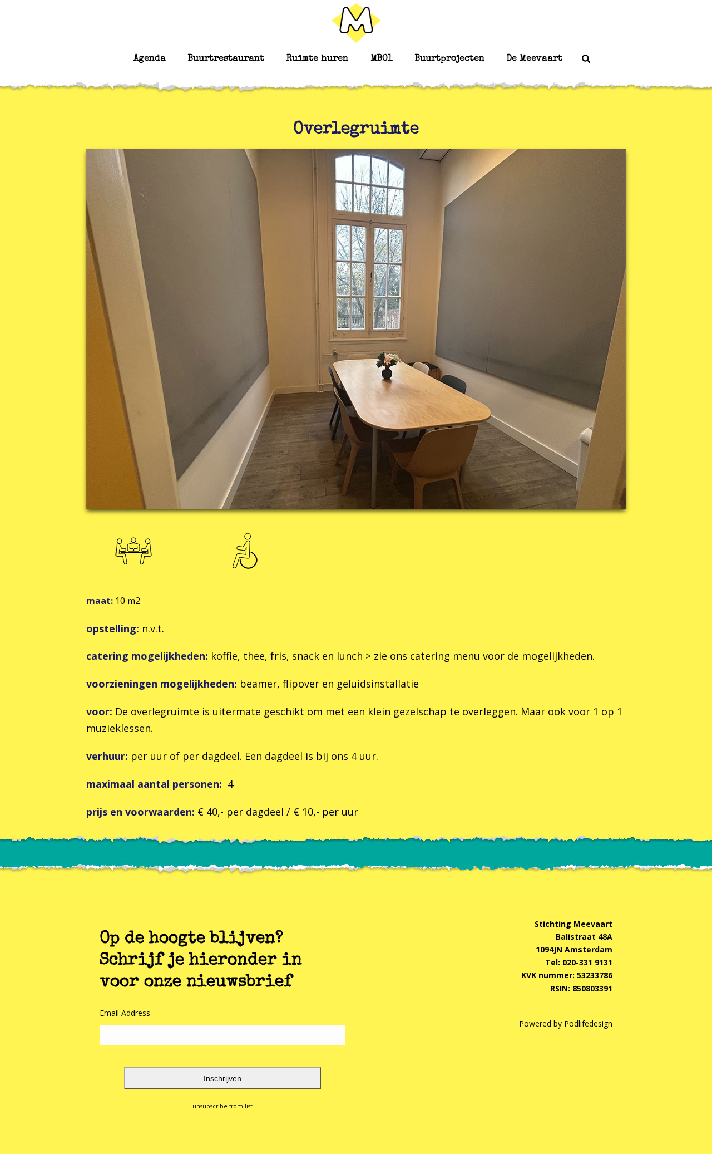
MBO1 (381, 59)
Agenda (150, 59)
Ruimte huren (317, 59)
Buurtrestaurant (226, 59)
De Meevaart (534, 59)
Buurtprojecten (449, 59)
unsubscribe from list (222, 1106)
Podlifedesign (588, 1023)
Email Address (125, 1013)
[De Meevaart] (355, 22)
